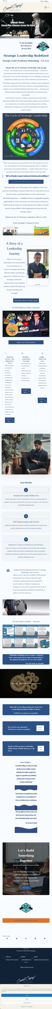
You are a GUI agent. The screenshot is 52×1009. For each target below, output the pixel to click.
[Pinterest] (26, 973)
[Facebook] (7, 973)
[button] (26, 391)
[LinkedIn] (35, 973)
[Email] (44, 973)
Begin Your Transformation (26, 342)
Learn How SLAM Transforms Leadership (26, 182)
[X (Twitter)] (16, 973)
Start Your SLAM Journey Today (26, 955)
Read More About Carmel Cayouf (26, 300)
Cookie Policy (23, 1006)
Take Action (44, 1)
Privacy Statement (29, 1006)
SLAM (43, 68)
